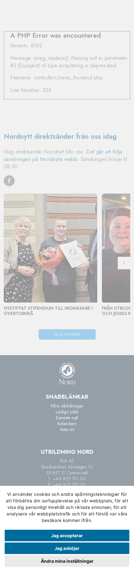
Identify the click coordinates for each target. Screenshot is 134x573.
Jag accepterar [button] (67, 535)
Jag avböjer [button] (67, 548)
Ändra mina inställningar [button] (67, 561)
